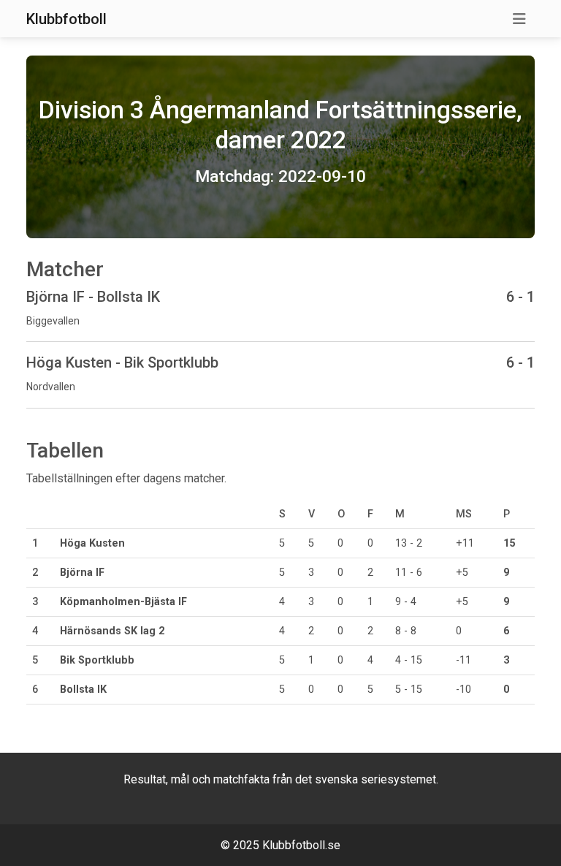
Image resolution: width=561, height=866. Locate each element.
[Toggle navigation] (519, 19)
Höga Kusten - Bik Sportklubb (122, 362)
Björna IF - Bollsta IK (93, 296)
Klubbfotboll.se (301, 845)
